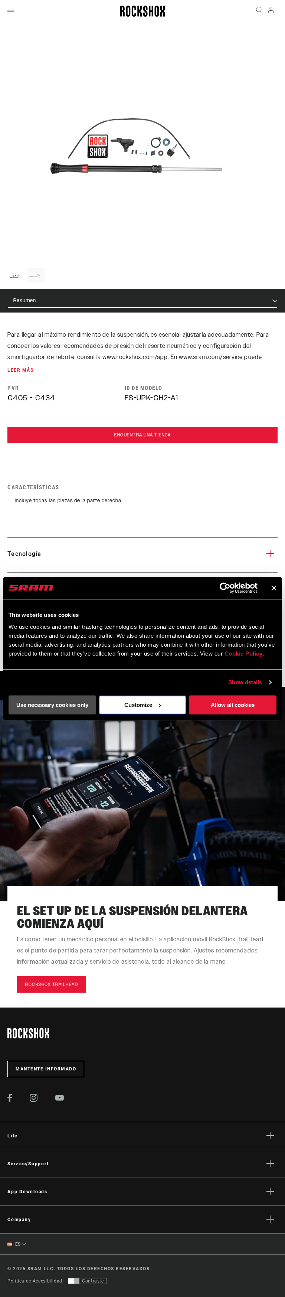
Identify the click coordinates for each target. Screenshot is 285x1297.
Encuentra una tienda (142, 435)
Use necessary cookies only (52, 705)
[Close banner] (273, 587)
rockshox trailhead (51, 984)
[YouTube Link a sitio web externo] (59, 1098)
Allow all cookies (233, 705)
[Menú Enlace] (10, 11)
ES (17, 1244)
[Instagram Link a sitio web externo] (34, 1099)
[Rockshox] (142, 11)
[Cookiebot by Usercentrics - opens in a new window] (225, 587)
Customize (138, 705)
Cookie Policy (244, 653)
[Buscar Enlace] (259, 11)
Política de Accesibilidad (34, 1281)
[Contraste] (73, 1281)
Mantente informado (46, 1069)
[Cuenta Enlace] (271, 11)
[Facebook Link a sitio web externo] (9, 1100)
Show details (245, 682)
